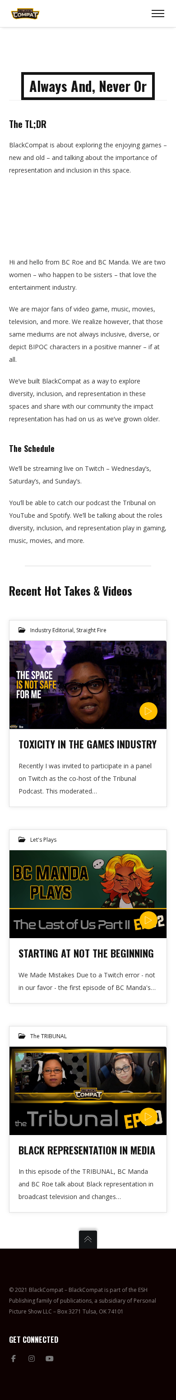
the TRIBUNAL (48, 1036)
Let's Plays (43, 840)
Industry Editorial (52, 630)
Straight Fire (91, 630)
